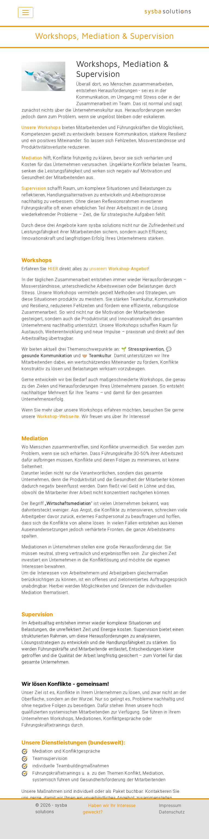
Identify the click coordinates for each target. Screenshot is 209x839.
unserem (118, 268)
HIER (53, 268)
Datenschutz (172, 812)
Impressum (170, 805)
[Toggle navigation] (25, 12)
